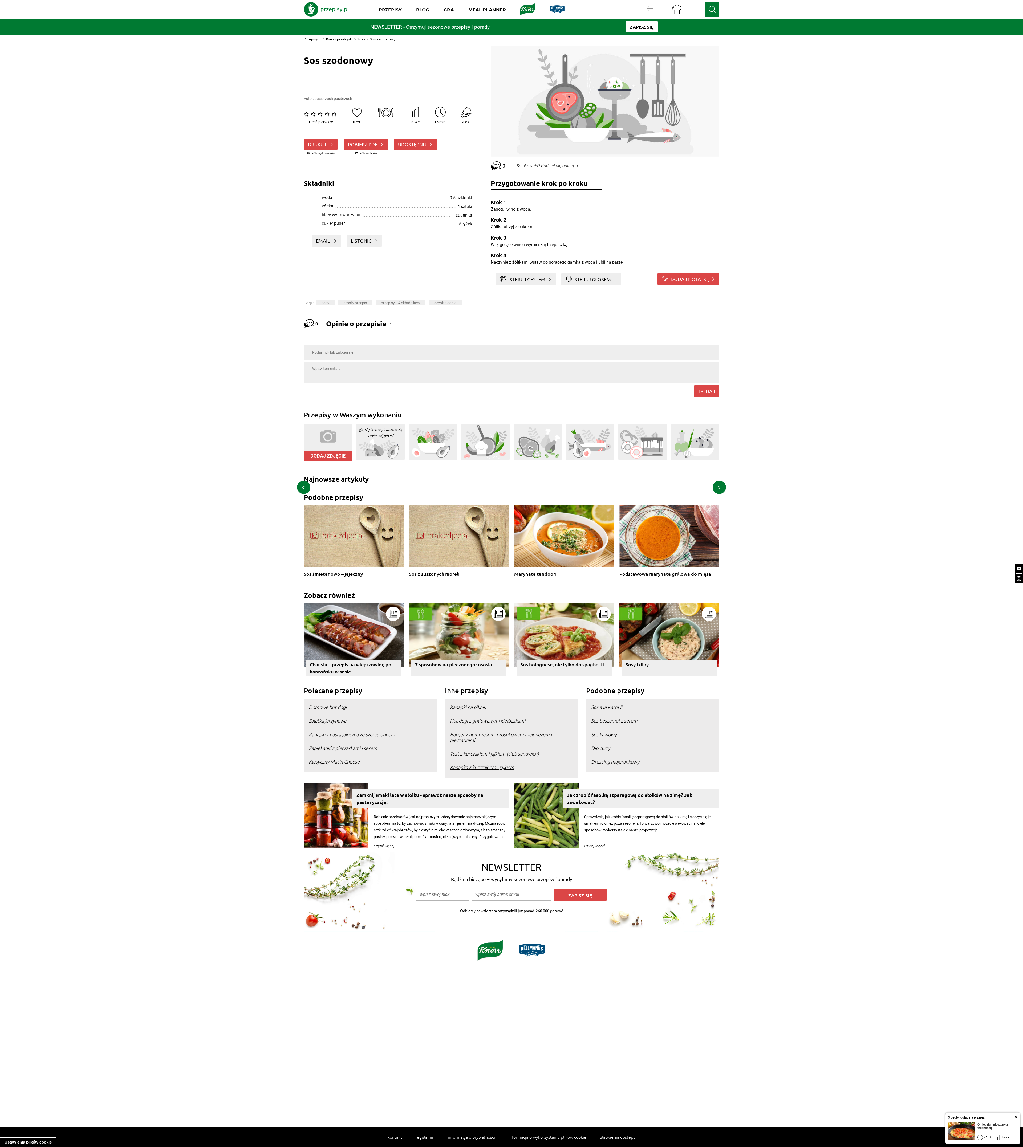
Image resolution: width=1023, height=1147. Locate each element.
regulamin (425, 1137)
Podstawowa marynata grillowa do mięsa (665, 574)
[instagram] (1019, 578)
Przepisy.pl (313, 39)
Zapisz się (580, 895)
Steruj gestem (527, 279)
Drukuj (317, 144)
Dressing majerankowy (615, 761)
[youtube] (1019, 569)
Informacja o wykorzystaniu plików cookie (547, 1137)
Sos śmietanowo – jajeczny (333, 574)
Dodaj (707, 391)
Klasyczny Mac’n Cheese (334, 761)
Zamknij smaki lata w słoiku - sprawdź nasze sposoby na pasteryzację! (419, 798)
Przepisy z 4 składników (400, 303)
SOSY (325, 303)
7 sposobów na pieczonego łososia (453, 664)
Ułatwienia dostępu (618, 1137)
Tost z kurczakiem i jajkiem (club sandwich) (494, 753)
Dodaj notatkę (690, 279)
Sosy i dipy (637, 664)
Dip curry (600, 748)
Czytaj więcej (384, 846)
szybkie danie (445, 303)
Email (323, 240)
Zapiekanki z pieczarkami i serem (343, 748)
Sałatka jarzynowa (327, 720)
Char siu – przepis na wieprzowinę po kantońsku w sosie (350, 668)
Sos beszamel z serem (614, 720)
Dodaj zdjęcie (328, 456)
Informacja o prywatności (471, 1137)
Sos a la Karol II (606, 707)
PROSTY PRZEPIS (355, 303)
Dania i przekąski (339, 39)
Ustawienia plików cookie (28, 1142)
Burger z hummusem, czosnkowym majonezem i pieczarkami (501, 737)
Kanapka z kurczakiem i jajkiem (482, 767)
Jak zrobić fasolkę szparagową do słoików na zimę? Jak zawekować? (629, 798)
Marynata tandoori (535, 574)
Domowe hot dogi (328, 707)
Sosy (361, 39)
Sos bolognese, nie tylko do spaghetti (562, 664)
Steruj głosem (592, 279)
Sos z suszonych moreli (434, 574)
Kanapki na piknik (468, 707)
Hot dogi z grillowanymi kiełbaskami (487, 720)
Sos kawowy (604, 734)
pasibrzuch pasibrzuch (333, 98)
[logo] (326, 9)
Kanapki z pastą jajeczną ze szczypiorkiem (352, 734)
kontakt (395, 1137)
